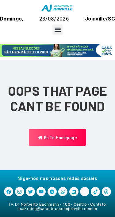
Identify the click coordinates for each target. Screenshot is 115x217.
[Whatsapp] (62, 191)
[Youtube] (41, 191)
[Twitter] (30, 191)
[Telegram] (52, 191)
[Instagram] (19, 191)
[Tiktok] (95, 191)
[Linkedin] (74, 191)
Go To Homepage (60, 137)
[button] (57, 29)
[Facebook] (8, 191)
